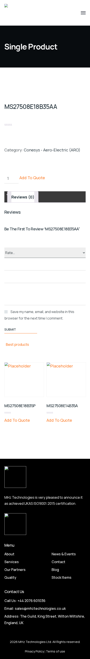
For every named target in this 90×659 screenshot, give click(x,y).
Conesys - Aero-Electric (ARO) (52, 149)
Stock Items (61, 577)
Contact (58, 561)
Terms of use (55, 651)
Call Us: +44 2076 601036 (24, 600)
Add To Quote (32, 177)
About (9, 554)
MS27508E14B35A (62, 405)
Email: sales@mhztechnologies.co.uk (35, 608)
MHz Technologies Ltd (34, 642)
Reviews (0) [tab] (22, 197)
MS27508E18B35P (19, 405)
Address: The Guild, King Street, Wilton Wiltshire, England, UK (44, 619)
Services (11, 561)
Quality (10, 577)
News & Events (64, 554)
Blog (55, 569)
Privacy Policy (34, 651)
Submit (10, 329)
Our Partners (15, 569)
